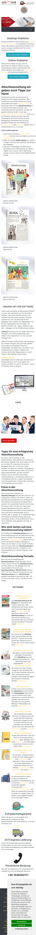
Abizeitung (20, 125)
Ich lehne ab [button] (21, 925)
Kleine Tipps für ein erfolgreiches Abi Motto (23, 631)
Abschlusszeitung (23, 103)
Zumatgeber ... (28, 746)
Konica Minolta (25, 789)
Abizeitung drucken (8, 358)
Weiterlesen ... (21, 624)
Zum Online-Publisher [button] (18, 77)
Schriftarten (20, 742)
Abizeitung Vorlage (23, 666)
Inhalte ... (31, 770)
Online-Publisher (8, 138)
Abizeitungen (16, 729)
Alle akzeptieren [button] (21, 921)
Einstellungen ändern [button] (21, 929)
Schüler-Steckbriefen (16, 539)
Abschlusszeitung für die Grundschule (13, 114)
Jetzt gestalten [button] (9, 441)
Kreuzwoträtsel (24, 767)
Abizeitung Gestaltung (23, 650)
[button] (3, 22)
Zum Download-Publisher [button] (18, 55)
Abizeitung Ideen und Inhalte (23, 751)
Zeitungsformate (23, 686)
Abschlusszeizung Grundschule (23, 597)
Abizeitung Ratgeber (23, 733)
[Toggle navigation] (30, 29)
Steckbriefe (16, 770)
